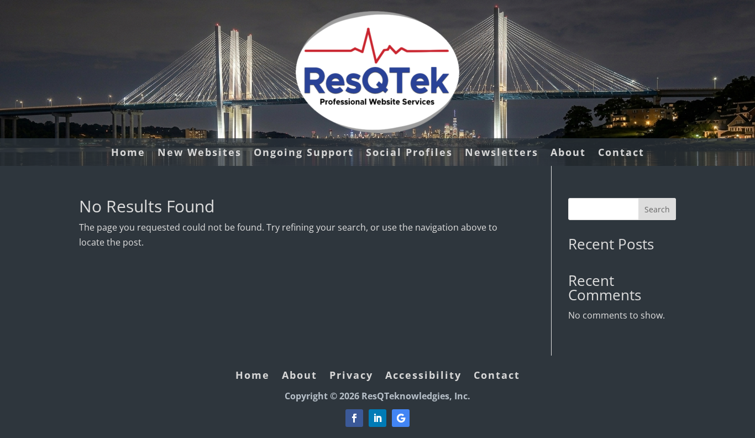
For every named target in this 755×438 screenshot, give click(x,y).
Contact (621, 153)
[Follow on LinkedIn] (377, 418)
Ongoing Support (304, 153)
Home (128, 153)
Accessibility (423, 376)
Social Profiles (409, 153)
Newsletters (501, 153)
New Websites (200, 153)
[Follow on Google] (401, 418)
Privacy (351, 376)
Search (657, 209)
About (568, 153)
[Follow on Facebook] (354, 418)
